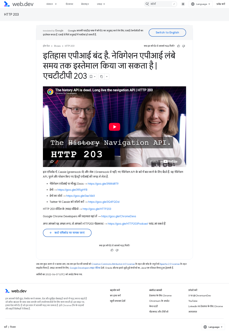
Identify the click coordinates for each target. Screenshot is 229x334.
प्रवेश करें (221, 4)
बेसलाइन (85, 4)
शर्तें (5, 327)
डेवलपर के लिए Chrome (160, 295)
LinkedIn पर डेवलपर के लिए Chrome (205, 306)
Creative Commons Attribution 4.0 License (113, 264)
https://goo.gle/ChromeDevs (118, 216)
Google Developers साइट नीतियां (85, 267)
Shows (57, 46)
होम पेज (46, 46)
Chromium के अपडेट (159, 300)
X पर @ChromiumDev (199, 295)
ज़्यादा (99, 4)
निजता (13, 327)
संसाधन (49, 4)
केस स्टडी (153, 306)
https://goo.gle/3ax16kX (80, 196)
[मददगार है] (178, 46)
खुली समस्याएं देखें (117, 300)
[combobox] (160, 4)
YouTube (192, 300)
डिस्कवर (69, 4)
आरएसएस (192, 311)
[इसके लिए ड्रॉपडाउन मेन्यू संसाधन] (57, 4)
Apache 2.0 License (170, 264)
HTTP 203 (11, 14)
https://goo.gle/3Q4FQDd (103, 202)
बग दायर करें (115, 295)
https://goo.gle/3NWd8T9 (103, 183)
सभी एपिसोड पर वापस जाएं (66, 233)
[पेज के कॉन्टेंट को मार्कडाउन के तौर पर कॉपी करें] (102, 76)
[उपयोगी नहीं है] (183, 46)
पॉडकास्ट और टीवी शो (158, 311)
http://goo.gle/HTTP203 (97, 209)
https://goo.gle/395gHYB (72, 190)
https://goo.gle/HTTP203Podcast (128, 223)
